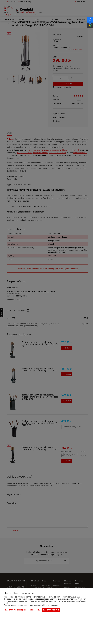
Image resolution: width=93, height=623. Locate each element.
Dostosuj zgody (34, 610)
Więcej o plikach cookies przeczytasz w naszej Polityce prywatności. (31, 605)
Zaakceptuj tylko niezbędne (15, 610)
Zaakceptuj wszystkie (51, 610)
